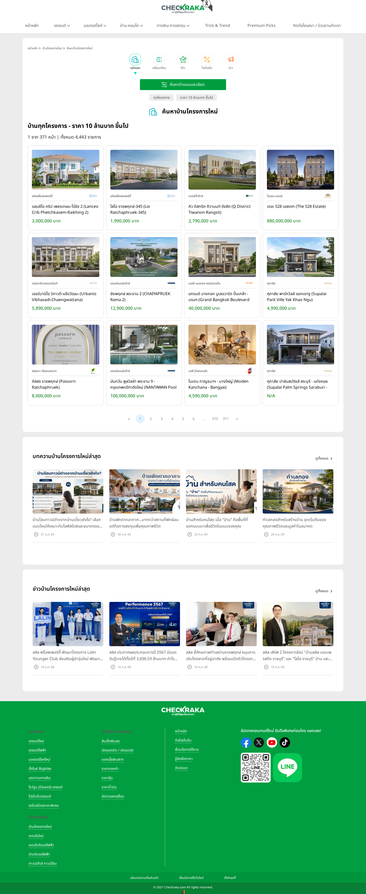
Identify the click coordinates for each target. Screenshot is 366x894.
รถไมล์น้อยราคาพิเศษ (44, 805)
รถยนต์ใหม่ (36, 741)
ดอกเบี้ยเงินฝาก (112, 759)
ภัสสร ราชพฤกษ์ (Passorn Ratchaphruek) (54, 384)
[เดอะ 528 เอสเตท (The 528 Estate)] (300, 171)
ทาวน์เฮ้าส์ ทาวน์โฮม (43, 863)
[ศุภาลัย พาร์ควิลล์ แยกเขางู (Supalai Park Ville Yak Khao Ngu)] (300, 258)
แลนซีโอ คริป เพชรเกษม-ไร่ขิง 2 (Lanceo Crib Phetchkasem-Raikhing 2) (65, 209)
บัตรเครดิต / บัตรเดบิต (118, 750)
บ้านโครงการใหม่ (40, 826)
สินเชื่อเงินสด (111, 741)
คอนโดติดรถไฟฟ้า (41, 845)
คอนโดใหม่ (36, 836)
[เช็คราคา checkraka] (183, 9)
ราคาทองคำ (110, 768)
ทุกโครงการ (161, 97)
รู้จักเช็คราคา (184, 758)
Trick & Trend (217, 26)
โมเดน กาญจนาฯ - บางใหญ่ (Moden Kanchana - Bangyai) (218, 384)
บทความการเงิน (40, 778)
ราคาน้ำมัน (109, 787)
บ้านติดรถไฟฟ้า (39, 854)
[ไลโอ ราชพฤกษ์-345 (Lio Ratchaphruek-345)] (144, 171)
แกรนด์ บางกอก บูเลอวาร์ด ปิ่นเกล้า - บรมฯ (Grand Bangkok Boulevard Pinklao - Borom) (218, 297)
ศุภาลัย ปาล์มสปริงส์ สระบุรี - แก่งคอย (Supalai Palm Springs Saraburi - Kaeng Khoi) (297, 384)
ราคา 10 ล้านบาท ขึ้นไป (196, 97)
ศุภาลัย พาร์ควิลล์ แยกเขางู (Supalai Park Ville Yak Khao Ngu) (296, 297)
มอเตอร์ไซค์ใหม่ (39, 759)
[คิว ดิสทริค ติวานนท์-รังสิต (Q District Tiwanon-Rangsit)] (222, 171)
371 (226, 418)
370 (215, 418)
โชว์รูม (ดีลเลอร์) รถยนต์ (45, 787)
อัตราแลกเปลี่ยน (113, 796)
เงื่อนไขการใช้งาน (187, 749)
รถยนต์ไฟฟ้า (37, 750)
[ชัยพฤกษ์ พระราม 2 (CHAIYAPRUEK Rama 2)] (144, 258)
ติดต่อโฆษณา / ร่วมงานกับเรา (317, 26)
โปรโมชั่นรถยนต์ (40, 796)
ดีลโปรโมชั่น (183, 740)
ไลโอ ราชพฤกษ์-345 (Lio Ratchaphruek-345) (130, 209)
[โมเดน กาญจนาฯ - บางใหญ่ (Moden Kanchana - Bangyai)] (222, 346)
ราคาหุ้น (107, 778)
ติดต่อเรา (181, 768)
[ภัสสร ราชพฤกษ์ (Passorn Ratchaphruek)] (65, 346)
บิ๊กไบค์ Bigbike (40, 768)
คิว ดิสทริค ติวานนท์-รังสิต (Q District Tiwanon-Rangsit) (219, 209)
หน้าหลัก (32, 26)
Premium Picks (261, 26)
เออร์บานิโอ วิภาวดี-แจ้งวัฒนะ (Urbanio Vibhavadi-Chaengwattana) (64, 297)
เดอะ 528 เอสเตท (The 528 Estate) (296, 207)
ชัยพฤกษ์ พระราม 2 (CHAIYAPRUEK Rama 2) (140, 297)
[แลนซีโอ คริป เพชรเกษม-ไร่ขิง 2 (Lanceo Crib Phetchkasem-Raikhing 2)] (65, 171)
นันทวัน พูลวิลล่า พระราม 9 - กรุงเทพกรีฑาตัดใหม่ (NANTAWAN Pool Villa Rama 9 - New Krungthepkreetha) (143, 384)
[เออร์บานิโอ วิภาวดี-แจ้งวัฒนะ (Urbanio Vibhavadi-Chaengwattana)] (65, 258)
